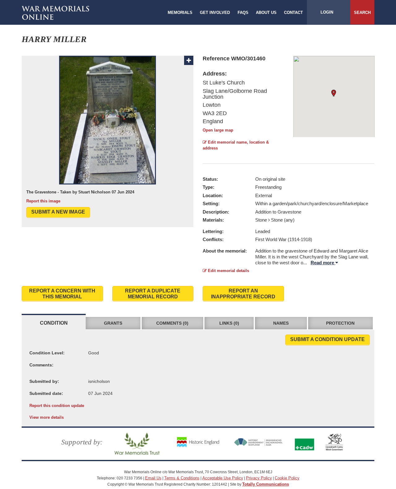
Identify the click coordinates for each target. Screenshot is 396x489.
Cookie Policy (287, 478)
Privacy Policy (259, 478)
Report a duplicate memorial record (152, 293)
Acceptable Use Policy (222, 478)
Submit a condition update (327, 339)
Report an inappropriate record (243, 293)
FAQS (243, 12)
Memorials (180, 12)
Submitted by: (44, 381)
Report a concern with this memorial (62, 293)
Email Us (153, 478)
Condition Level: (47, 352)
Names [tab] (281, 323)
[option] (107, 130)
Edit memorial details (228, 270)
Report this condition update (56, 405)
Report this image (43, 201)
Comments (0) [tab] (172, 323)
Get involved (215, 12)
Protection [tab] (340, 323)
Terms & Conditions (182, 478)
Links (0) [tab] (229, 323)
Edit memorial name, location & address (236, 145)
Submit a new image (58, 211)
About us (266, 12)
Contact (293, 12)
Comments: (41, 364)
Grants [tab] (113, 323)
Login (327, 12)
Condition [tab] (54, 323)
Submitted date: (46, 393)
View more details (46, 417)
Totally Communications (265, 484)
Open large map (218, 130)
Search (362, 12)
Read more (323, 262)
